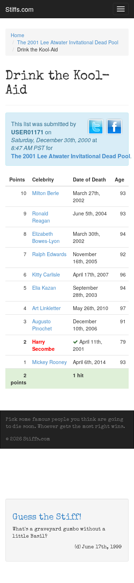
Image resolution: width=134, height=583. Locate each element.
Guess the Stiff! (47, 517)
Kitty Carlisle (46, 274)
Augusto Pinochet (42, 325)
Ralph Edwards (49, 254)
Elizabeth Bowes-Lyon (46, 237)
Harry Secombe (43, 345)
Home (17, 35)
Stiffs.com (19, 9)
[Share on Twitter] (95, 126)
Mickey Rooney (49, 361)
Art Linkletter (46, 308)
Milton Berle (45, 192)
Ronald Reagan (41, 217)
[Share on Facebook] (114, 126)
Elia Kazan (44, 287)
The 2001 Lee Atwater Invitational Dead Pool (67, 42)
